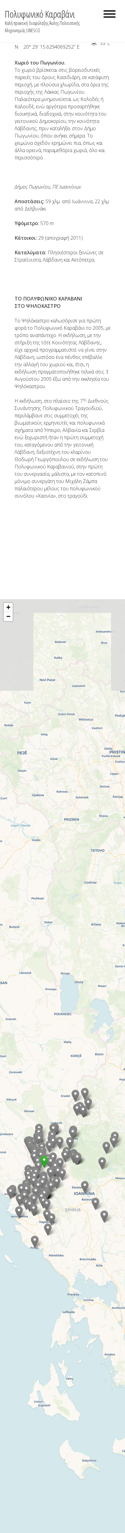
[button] (102, 1163)
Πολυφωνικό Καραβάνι (40, 13)
